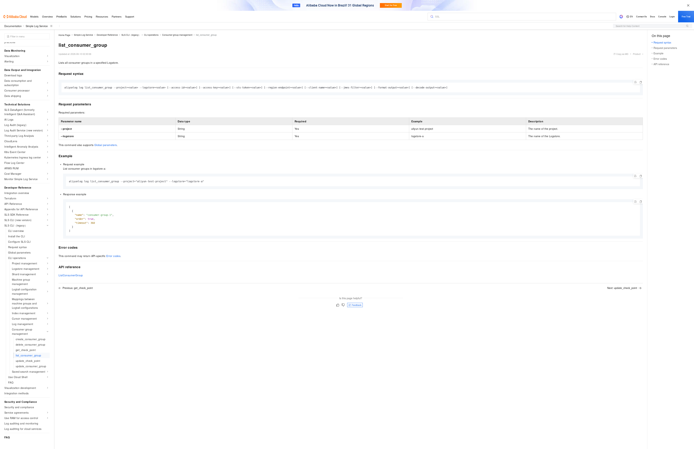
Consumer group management (177, 34)
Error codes (113, 256)
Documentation (13, 26)
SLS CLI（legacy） (130, 34)
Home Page (64, 34)
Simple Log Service (37, 26)
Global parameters (105, 145)
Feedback (356, 304)
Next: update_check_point (622, 288)
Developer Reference (107, 34)
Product (637, 53)
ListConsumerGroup (71, 275)
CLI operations (151, 34)
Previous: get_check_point (78, 288)
